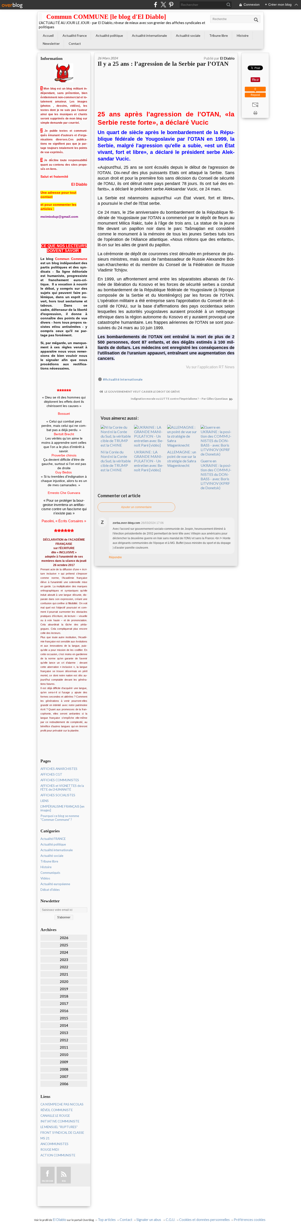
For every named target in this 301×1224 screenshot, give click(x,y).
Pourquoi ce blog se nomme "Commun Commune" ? (59, 817)
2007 (64, 1076)
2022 (64, 967)
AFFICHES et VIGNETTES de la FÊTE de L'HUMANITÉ (62, 787)
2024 (64, 952)
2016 (64, 1011)
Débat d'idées (50, 889)
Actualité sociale (188, 35)
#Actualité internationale (123, 379)
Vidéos (45, 878)
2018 (64, 996)
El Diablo (59, 1220)
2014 (64, 1025)
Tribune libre (218, 35)
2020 (64, 981)
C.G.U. (170, 1220)
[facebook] (155, 4)
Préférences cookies (249, 1220)
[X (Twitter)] (163, 4)
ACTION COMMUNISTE (57, 1155)
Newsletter (51, 43)
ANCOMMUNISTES (54, 1144)
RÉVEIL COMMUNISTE (56, 1110)
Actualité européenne (55, 884)
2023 (64, 959)
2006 (64, 1084)
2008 (64, 1069)
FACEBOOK (47, 1181)
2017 (64, 1003)
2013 (64, 1033)
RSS (64, 1181)
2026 (64, 938)
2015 (64, 1018)
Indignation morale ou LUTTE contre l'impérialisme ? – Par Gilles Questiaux (179, 398)
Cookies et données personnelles (204, 1220)
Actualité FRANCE (53, 839)
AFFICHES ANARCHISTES (58, 769)
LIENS (44, 801)
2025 (64, 945)
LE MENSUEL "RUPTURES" (59, 1127)
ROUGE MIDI (49, 1149)
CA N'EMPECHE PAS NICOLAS (61, 1104)
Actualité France (75, 35)
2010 (64, 1054)
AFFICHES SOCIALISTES (57, 795)
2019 (64, 989)
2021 (64, 974)
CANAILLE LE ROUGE (55, 1115)
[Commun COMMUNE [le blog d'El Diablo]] (40, 17)
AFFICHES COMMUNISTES (59, 780)
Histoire (243, 35)
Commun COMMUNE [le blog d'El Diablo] (106, 16)
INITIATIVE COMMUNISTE (59, 1121)
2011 (64, 1047)
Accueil (48, 35)
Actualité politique (109, 35)
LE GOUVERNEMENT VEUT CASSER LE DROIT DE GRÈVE (142, 391)
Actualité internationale (149, 35)
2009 (64, 1062)
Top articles (107, 1220)
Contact (75, 43)
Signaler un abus (149, 1220)
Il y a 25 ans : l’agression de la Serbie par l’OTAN (163, 63)
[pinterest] (171, 4)
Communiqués (50, 873)
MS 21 (45, 1138)
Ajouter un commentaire (136, 507)
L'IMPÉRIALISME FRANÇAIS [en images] (62, 808)
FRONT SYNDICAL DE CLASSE (62, 1132)
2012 (64, 1040)
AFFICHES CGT (51, 774)
